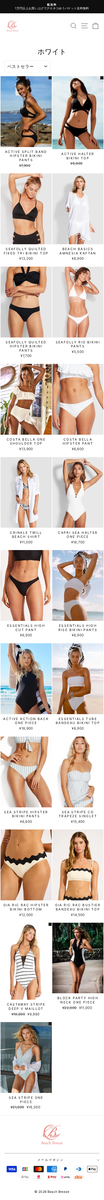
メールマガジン (50, 1160)
